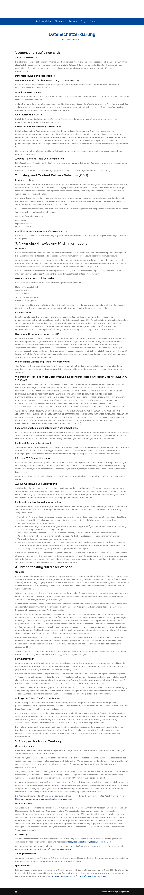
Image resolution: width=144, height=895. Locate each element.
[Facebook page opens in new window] (103, 21)
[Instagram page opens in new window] (106, 21)
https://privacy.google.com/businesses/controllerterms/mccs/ (43, 799)
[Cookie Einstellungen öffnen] (5, 892)
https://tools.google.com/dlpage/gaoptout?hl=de (89, 842)
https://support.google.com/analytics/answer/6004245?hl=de (43, 849)
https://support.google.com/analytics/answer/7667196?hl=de (79, 876)
